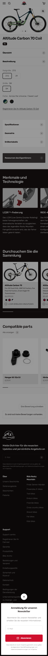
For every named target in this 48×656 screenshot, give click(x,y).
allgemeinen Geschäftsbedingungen (24, 647)
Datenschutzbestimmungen (19, 649)
